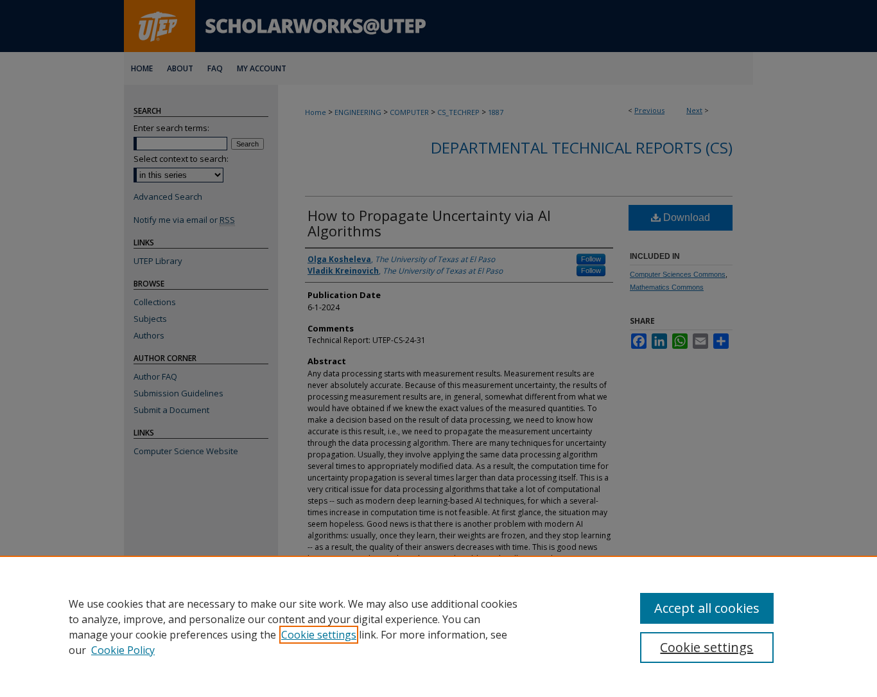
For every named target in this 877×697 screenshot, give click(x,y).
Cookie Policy (123, 650)
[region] (438, 626)
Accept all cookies (707, 608)
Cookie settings (318, 635)
